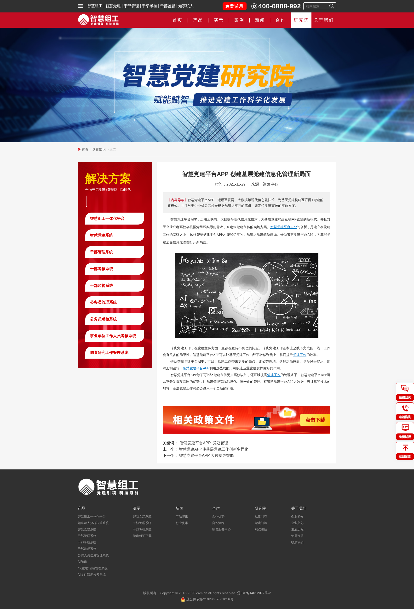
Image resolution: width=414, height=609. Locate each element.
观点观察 (261, 529)
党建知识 (99, 149)
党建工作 (299, 355)
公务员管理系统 (103, 302)
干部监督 (167, 6)
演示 (136, 508)
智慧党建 (113, 6)
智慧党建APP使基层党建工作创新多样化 (213, 449)
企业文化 (297, 523)
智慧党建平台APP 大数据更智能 (206, 455)
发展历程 (297, 529)
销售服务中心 (221, 529)
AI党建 (82, 562)
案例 (239, 20)
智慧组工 (95, 6)
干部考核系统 (101, 269)
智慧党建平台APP (283, 227)
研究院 (301, 20)
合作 (281, 20)
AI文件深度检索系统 (92, 574)
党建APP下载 (142, 536)
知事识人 (186, 6)
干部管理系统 (101, 252)
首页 (177, 20)
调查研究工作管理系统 (109, 352)
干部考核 (149, 6)
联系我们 (297, 542)
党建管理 (220, 443)
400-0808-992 (279, 6)
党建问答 (261, 516)
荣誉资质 (297, 536)
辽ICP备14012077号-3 (254, 593)
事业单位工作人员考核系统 (113, 336)
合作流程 (218, 523)
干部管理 (131, 6)
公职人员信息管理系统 (93, 555)
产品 (81, 508)
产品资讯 (182, 516)
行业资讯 (182, 523)
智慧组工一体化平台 (107, 218)
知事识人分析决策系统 (93, 523)
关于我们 (324, 20)
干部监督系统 (101, 285)
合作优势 (218, 516)
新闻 (260, 20)
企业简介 (297, 516)
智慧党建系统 (101, 235)
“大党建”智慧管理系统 (93, 568)
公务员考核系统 (103, 319)
